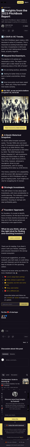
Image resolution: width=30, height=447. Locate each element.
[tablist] (8, 354)
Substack (8, 445)
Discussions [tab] (14, 375)
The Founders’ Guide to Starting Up (9, 380)
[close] (25, 392)
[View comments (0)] (8, 30)
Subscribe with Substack (16, 425)
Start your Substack (12, 442)
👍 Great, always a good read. (14, 280)
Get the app (22, 442)
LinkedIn (9, 297)
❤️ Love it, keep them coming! (14, 277)
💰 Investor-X (5, 7)
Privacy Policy (20, 432)
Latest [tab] (7, 375)
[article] (15, 385)
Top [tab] (3, 375)
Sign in (26, 2)
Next (24, 342)
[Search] (27, 375)
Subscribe (20, 2)
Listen (26, 26)
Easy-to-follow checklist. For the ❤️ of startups (10, 384)
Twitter (16, 297)
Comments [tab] (5, 354)
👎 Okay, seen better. (11, 288)
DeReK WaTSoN (9, 25)
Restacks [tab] (12, 354)
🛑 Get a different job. (11, 291)
